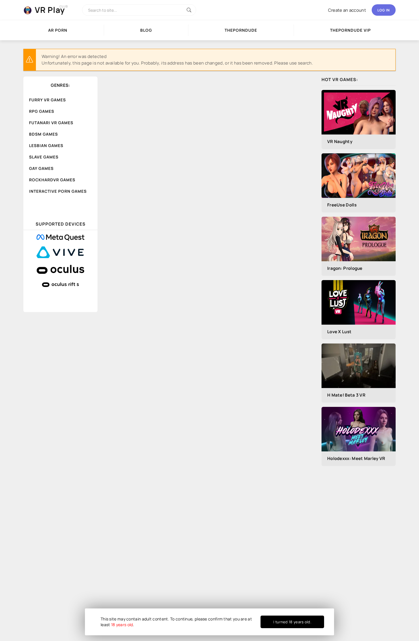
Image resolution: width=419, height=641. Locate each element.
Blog (146, 30)
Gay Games (41, 168)
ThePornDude (241, 30)
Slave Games (43, 157)
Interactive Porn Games (58, 191)
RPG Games (41, 111)
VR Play (50, 9)
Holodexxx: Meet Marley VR (356, 458)
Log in (383, 10)
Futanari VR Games (51, 122)
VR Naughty (339, 141)
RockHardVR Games (52, 179)
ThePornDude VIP (350, 30)
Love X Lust (339, 332)
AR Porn (57, 30)
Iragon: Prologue (345, 268)
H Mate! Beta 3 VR (346, 395)
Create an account (347, 10)
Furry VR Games (47, 100)
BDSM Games (43, 134)
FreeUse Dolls (342, 205)
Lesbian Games (46, 145)
